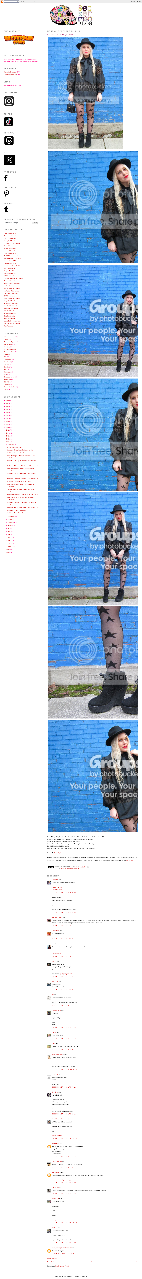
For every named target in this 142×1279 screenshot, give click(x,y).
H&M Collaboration (10, 233)
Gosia (53, 1043)
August (10, 525)
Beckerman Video (9, 352)
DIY (5, 357)
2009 (7, 553)
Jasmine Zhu (55, 1198)
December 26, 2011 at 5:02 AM (64, 939)
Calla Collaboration (9, 311)
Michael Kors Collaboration (12, 288)
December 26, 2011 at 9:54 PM (64, 1049)
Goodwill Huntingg (57, 887)
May (9, 534)
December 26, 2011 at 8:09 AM (64, 990)
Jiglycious (55, 1092)
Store (5, 374)
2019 (7, 418)
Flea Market (7, 362)
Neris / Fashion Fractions (59, 1119)
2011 (7, 442)
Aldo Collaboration (9, 318)
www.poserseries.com (58, 1220)
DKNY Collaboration (10, 263)
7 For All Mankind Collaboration (13, 278)
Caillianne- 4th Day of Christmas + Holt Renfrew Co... (23, 494)
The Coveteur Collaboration (12, 286)
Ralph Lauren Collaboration (12, 298)
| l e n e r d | (55, 1074)
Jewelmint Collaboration (11, 308)
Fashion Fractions (57, 1136)
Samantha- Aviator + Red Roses (16, 510)
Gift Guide (7, 382)
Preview (6, 364)
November (11, 517)
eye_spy (54, 961)
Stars (64, 853)
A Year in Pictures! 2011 (14, 447)
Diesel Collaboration (10, 246)
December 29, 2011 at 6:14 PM (64, 1243)
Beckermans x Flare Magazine (12, 258)
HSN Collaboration (9, 276)
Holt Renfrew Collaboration (12, 323)
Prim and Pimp (56, 1010)
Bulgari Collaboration (10, 313)
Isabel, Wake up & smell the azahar (62, 1248)
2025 (7, 403)
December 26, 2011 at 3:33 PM (64, 1005)
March (10, 540)
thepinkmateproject (57, 1054)
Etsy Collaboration (9, 268)
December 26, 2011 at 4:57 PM (64, 1038)
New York (7, 347)
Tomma (54, 1032)
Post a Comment (52, 1258)
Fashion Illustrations (10, 387)
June (9, 531)
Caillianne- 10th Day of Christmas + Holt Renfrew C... (23, 466)
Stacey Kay (55, 880)
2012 (7, 439)
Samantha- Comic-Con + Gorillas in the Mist (20, 450)
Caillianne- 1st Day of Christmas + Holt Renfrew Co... (22, 507)
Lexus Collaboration (10, 253)
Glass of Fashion (56, 954)
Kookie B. (55, 1228)
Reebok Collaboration (10, 273)
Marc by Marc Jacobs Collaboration (14, 266)
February (10, 543)
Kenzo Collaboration (10, 248)
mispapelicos (55, 1143)
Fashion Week (8, 344)
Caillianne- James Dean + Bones (16, 513)
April (9, 537)
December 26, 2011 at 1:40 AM (64, 892)
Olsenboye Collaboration (11, 293)
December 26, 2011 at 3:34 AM (64, 912)
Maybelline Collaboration (11, 291)
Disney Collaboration (10, 241)
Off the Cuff (55, 1188)
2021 (7, 415)
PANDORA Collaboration (11, 256)
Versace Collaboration (10, 251)
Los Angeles (7, 359)
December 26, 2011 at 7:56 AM (64, 977)
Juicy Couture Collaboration (12, 283)
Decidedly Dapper (57, 889)
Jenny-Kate (55, 981)
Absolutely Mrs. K (57, 917)
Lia (53, 944)
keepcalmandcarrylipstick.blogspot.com (63, 1180)
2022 (7, 412)
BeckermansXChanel (10, 236)
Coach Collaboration (10, 238)
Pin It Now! (129, 860)
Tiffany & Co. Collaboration (12, 243)
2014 (7, 433)
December (11, 444)
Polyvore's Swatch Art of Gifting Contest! (19, 481)
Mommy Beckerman (10, 349)
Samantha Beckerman (10, 72)
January (10, 546)
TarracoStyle (55, 931)
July (9, 528)
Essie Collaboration (9, 316)
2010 (7, 550)
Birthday (6, 367)
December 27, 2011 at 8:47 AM (64, 1087)
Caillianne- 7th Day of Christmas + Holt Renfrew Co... (23, 479)
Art (5, 369)
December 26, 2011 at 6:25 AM (64, 957)
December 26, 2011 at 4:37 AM (64, 926)
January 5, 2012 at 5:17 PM (63, 1254)
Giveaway (7, 384)
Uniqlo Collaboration (10, 301)
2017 (7, 424)
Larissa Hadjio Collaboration (12, 321)
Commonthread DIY (10, 261)
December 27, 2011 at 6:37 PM (64, 1183)
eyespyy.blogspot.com (66, 974)
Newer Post (50, 1262)
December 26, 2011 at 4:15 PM (64, 1027)
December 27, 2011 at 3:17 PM (64, 1156)
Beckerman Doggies (9, 342)
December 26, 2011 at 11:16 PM (64, 1069)
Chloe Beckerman (9, 337)
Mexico (6, 389)
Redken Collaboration (10, 281)
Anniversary (7, 379)
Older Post (135, 1262)
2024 (7, 406)
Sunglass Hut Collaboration (12, 271)
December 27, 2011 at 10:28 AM (64, 1138)
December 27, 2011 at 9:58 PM (64, 1193)
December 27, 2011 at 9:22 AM (64, 1114)
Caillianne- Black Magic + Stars (60, 34)
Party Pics (7, 354)
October (10, 519)
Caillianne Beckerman (70, 869)
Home (93, 1262)
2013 (7, 436)
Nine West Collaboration (11, 306)
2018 (7, 421)
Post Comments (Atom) (62, 1266)
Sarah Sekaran (56, 1172)
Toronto (6, 339)
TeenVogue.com (8, 326)
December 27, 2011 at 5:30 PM (64, 1167)
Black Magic (57, 853)
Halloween (7, 372)
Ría (53, 995)
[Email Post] (88, 867)
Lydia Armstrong (57, 1161)
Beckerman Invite (9, 377)
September (11, 522)
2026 (7, 400)
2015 (7, 430)
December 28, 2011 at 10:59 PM (64, 1223)
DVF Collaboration (9, 296)
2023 (7, 409)
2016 (7, 427)
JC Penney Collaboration (11, 303)
